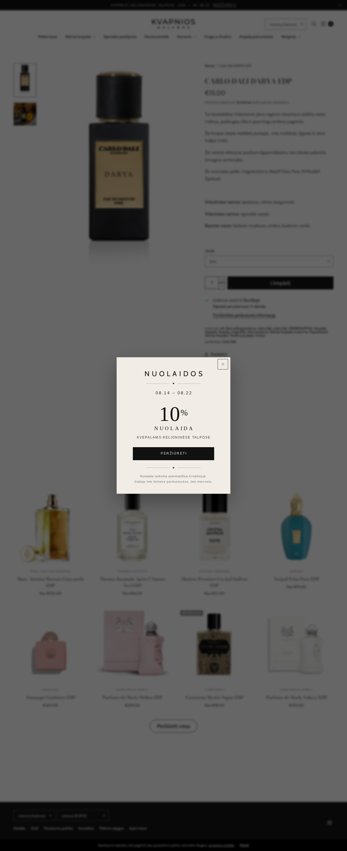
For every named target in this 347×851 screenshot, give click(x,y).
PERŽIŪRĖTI (174, 453)
